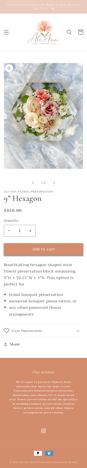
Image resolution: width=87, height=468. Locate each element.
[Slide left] (33, 183)
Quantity (11, 220)
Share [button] (15, 344)
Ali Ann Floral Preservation (36, 462)
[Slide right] (54, 183)
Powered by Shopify (65, 462)
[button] (6, 32)
